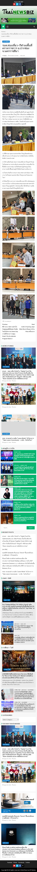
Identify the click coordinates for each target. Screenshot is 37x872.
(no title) (4, 549)
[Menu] (7, 26)
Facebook (21, 862)
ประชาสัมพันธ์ (6, 41)
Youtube (9, 862)
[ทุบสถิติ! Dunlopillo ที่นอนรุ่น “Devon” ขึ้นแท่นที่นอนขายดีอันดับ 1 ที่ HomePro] (18, 803)
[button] (7, 26)
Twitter (27, 862)
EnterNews (24, 870)
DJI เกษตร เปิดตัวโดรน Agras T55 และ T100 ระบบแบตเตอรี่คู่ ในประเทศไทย (23, 627)
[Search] (34, 26)
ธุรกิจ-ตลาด (16, 465)
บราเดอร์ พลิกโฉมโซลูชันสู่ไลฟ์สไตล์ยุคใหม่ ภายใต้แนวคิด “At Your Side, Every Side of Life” (24, 468)
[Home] (3, 26)
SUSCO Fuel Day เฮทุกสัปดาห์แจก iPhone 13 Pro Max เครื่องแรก (27, 327)
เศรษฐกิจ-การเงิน (17, 452)
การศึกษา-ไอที (7, 669)
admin (5, 55)
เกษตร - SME (7, 600)
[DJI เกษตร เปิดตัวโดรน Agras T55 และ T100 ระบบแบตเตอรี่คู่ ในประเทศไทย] (7, 626)
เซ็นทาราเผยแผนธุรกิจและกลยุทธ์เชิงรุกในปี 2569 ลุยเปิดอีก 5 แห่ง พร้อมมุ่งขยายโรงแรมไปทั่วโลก (24, 519)
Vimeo (15, 862)
